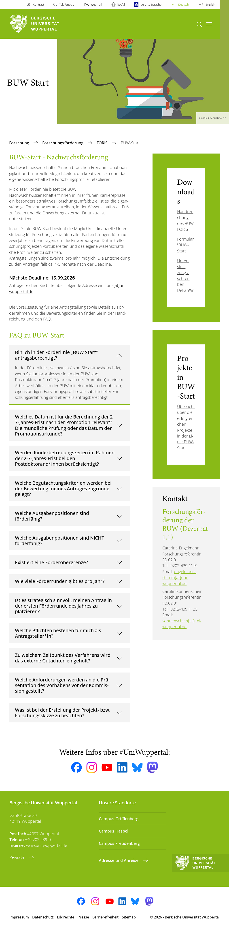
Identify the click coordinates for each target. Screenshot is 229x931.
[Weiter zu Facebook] (76, 767)
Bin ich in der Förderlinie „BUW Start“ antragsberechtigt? (56, 355)
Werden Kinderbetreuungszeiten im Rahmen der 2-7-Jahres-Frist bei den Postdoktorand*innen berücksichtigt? (64, 458)
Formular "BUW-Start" (185, 245)
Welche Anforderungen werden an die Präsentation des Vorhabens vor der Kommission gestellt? (62, 685)
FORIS (103, 142)
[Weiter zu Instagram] (91, 767)
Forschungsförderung (63, 142)
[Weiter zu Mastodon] (152, 767)
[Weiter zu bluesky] (137, 767)
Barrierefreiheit (105, 917)
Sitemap (129, 917)
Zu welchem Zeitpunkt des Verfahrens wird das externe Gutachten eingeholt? (62, 658)
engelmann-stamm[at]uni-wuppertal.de (179, 577)
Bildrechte (65, 917)
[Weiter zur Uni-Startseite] (42, 24)
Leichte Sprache (151, 4)
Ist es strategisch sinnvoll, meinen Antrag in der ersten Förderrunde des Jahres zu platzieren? (63, 606)
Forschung (19, 142)
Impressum (19, 917)
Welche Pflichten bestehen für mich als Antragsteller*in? (58, 633)
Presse (83, 917)
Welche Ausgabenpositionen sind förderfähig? (52, 516)
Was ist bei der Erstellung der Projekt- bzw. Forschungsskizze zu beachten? (62, 713)
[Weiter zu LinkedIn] (122, 767)
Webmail (96, 4)
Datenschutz (43, 917)
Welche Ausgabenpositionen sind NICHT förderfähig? (59, 541)
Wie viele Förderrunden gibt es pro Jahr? (59, 581)
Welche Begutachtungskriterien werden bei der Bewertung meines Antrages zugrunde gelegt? (63, 488)
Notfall (121, 4)
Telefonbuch (67, 4)
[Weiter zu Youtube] (107, 767)
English (210, 4)
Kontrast (38, 4)
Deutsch (183, 4)
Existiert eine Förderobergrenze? (51, 562)
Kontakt (17, 858)
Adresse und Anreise (119, 860)
